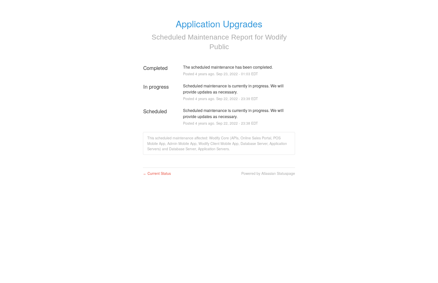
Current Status (157, 173)
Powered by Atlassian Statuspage (268, 173)
